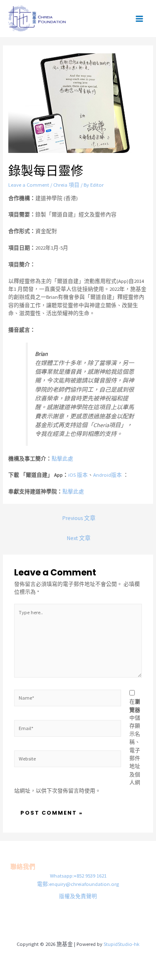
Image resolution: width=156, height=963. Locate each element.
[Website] (67, 760)
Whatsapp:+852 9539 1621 (78, 875)
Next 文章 (79, 538)
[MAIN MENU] (139, 18)
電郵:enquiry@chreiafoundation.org (78, 883)
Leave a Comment (28, 184)
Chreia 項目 (66, 184)
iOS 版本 (78, 474)
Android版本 (107, 474)
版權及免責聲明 (78, 896)
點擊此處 (62, 458)
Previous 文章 (79, 518)
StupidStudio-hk (121, 943)
